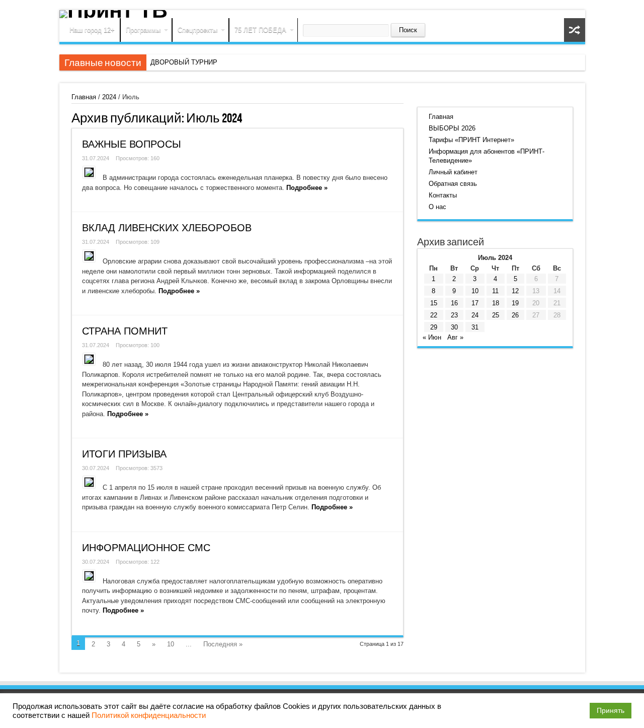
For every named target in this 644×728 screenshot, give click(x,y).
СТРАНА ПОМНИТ (125, 331)
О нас (437, 207)
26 (515, 315)
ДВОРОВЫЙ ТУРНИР (183, 62)
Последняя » (223, 644)
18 (495, 303)
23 (454, 315)
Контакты (443, 195)
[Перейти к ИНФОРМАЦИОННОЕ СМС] (89, 576)
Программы (143, 30)
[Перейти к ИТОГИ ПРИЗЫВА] (89, 482)
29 (433, 327)
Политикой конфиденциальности (149, 715)
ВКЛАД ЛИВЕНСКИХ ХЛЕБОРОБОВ (167, 227)
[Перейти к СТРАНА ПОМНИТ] (89, 359)
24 (474, 315)
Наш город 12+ (92, 30)
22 (433, 315)
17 (474, 303)
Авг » (455, 337)
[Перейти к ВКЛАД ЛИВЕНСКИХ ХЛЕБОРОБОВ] (89, 256)
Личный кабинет (453, 172)
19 (515, 303)
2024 (109, 97)
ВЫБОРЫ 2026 (452, 128)
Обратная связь (453, 183)
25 (495, 315)
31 (474, 327)
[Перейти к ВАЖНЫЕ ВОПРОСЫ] (89, 172)
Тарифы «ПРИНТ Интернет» (471, 140)
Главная (83, 97)
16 (454, 303)
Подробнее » (307, 187)
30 (454, 327)
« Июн (432, 337)
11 (495, 291)
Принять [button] (610, 710)
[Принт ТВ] (322, 14)
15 (433, 303)
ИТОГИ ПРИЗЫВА (124, 453)
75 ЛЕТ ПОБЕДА (260, 30)
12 (515, 291)
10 (170, 644)
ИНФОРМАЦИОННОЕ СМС (146, 547)
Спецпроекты (197, 30)
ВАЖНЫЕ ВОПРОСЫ (131, 144)
